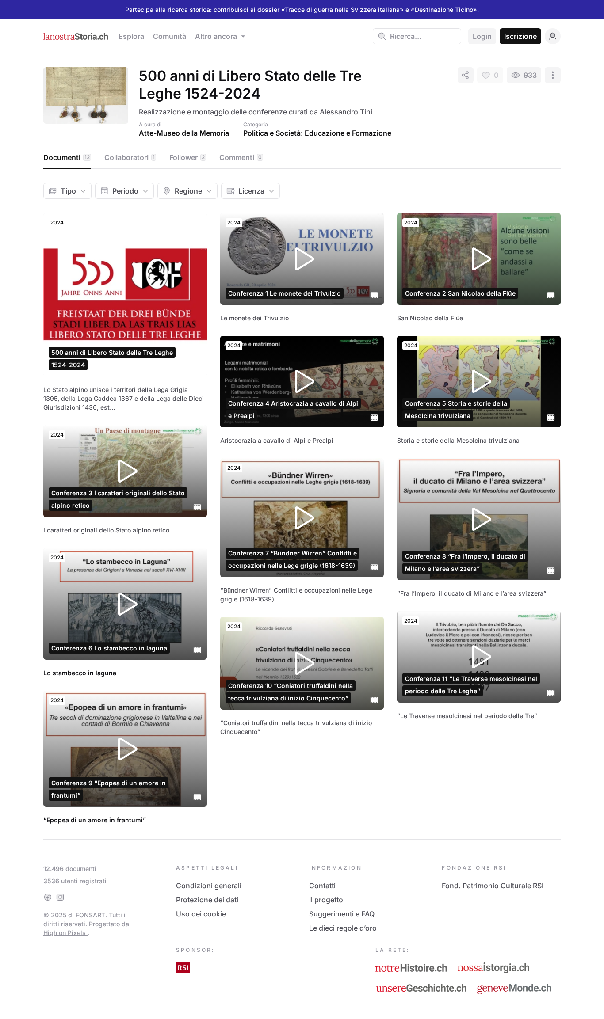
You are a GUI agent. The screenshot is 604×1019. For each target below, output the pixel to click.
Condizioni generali (208, 885)
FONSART (90, 915)
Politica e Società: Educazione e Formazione (317, 133)
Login (482, 36)
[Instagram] (60, 897)
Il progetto (326, 899)
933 (530, 75)
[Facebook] (47, 897)
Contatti (322, 885)
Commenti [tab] (240, 157)
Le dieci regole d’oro (343, 928)
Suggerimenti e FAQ (342, 913)
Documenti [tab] (66, 157)
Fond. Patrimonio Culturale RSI (492, 885)
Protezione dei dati (207, 899)
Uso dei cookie (201, 913)
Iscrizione (520, 36)
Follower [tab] (187, 157)
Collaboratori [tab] (129, 157)
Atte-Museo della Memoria (184, 133)
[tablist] (302, 158)
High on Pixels (65, 932)
